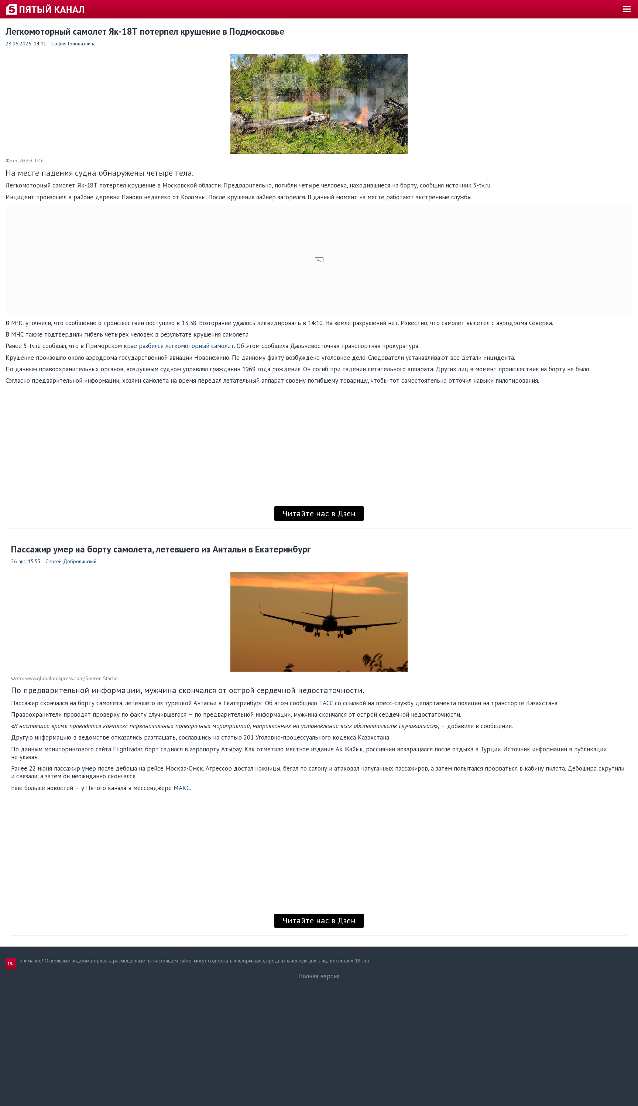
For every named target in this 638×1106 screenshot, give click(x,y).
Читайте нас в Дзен (319, 513)
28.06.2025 (18, 43)
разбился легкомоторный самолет (186, 346)
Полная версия (319, 976)
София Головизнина (73, 43)
